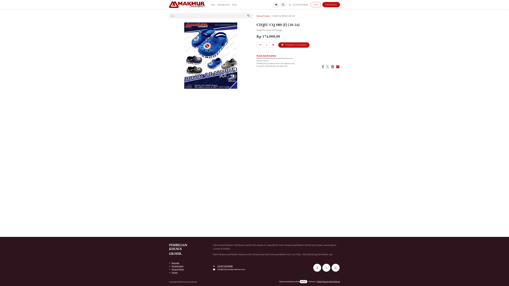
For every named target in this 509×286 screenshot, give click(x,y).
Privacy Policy (178, 269)
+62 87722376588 (300, 4)
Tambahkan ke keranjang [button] (295, 45)
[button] (283, 5)
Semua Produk (262, 16)
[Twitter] (327, 66)
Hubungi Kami (331, 4)
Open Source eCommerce (328, 281)
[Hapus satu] (260, 45)
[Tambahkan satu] (273, 45)
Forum (175, 272)
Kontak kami (177, 266)
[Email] (337, 66)
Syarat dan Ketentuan (266, 55)
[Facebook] (323, 66)
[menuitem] (212, 4)
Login (315, 4)
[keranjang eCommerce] (276, 5)
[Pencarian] (248, 16)
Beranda (175, 263)
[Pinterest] (332, 66)
